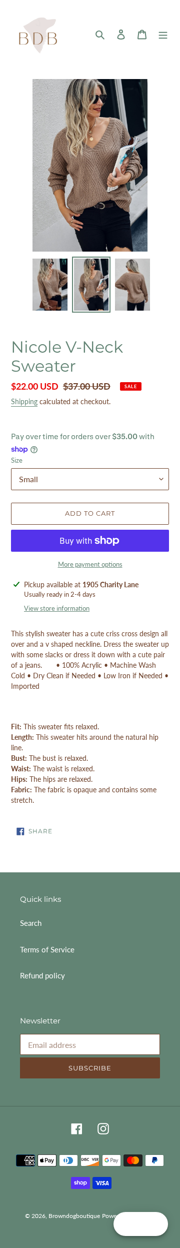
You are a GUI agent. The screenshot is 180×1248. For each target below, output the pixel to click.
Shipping (24, 401)
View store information (57, 608)
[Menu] (163, 34)
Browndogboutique (74, 1215)
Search (31, 922)
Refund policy (42, 975)
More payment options (90, 564)
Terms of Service (47, 949)
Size (16, 460)
